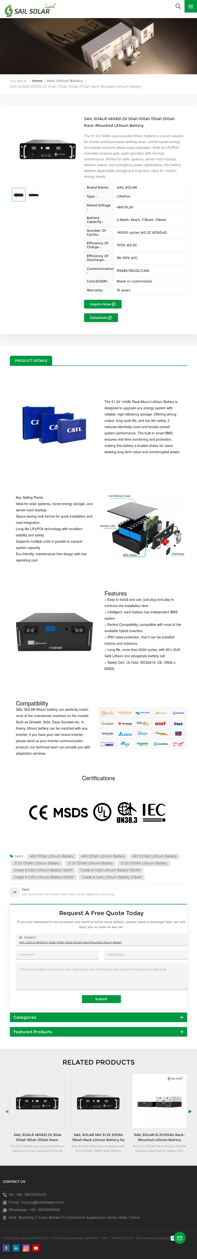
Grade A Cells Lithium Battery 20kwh (112, 877)
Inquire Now (100, 304)
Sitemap (92, 1238)
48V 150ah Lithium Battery (103, 856)
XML (105, 1238)
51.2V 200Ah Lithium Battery (144, 863)
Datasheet (98, 317)
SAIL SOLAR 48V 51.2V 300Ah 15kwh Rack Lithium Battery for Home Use (37, 1137)
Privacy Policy (123, 1238)
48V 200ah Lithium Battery (154, 856)
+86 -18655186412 (31, 1194)
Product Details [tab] (31, 360)
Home (37, 81)
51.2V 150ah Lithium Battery (90, 863)
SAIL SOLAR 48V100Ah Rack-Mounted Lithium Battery (159, 1137)
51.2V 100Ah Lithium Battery (37, 863)
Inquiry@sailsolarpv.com (43, 1202)
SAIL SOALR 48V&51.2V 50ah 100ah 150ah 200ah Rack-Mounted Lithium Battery (70, 942)
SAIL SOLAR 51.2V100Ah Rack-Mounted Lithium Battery (98, 1137)
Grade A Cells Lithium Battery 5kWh (43, 870)
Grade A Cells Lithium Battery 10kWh (110, 870)
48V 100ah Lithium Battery (52, 856)
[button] (6, 1111)
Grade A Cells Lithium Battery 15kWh (44, 877)
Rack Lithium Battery (65, 81)
